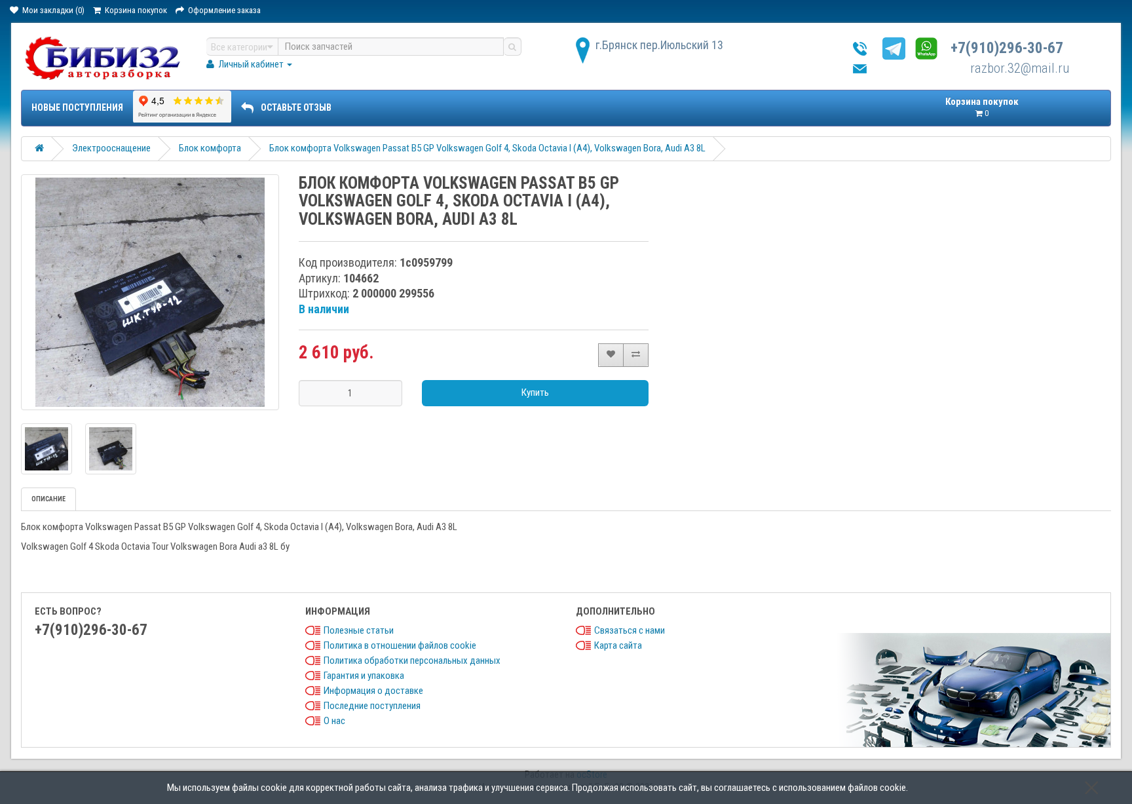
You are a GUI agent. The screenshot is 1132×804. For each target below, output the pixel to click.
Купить (535, 392)
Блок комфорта (210, 148)
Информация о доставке (373, 691)
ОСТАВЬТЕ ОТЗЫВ (296, 107)
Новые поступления (77, 107)
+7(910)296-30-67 (1007, 48)
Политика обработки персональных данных (412, 660)
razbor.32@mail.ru (1019, 68)
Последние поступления (372, 706)
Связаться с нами (629, 630)
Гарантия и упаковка (364, 675)
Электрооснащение (111, 148)
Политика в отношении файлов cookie (400, 645)
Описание (48, 499)
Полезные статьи (359, 630)
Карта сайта (618, 645)
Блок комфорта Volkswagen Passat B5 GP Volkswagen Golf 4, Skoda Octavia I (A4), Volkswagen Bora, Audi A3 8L (487, 148)
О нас (334, 721)
